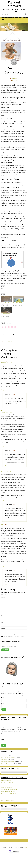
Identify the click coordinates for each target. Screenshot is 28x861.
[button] (3, 20)
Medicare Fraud (4, 755)
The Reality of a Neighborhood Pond (9, 789)
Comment (3, 597)
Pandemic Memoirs (5, 313)
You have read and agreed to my (13, 687)
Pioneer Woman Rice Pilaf (6, 787)
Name (2, 615)
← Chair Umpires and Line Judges (6, 345)
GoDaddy (25, 847)
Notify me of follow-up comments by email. (10, 641)
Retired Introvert (14, 4)
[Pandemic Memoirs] (6, 310)
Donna (2, 524)
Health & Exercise (8, 341)
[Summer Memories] (6, 299)
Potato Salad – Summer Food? (8, 785)
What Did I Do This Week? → (22, 345)
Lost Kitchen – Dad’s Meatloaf (7, 782)
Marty (2, 410)
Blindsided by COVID (17, 302)
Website (3, 628)
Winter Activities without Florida (8, 761)
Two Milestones (4, 759)
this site (17, 233)
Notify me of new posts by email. (8, 646)
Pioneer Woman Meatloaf (6, 780)
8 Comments (14, 80)
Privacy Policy (20, 687)
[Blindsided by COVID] (18, 299)
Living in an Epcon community (7, 763)
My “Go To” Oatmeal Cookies (7, 796)
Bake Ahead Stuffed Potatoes (7, 757)
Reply (2, 390)
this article (9, 121)
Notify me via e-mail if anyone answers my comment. (12, 636)
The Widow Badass (5, 470)
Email (2, 622)
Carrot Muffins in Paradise (6, 798)
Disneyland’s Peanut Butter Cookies (9, 793)
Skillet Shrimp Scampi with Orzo (8, 791)
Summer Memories (5, 302)
